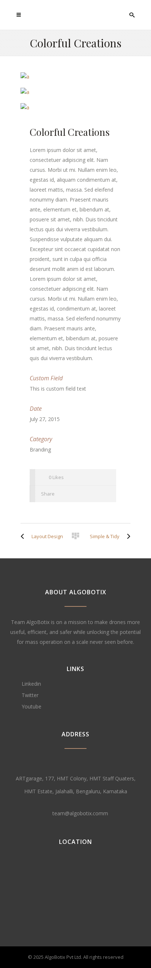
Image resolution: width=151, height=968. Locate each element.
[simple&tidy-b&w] (75, 107)
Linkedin (31, 683)
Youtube (31, 706)
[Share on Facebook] (65, 493)
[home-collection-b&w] (75, 92)
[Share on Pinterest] (105, 493)
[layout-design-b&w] (75, 76)
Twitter (30, 695)
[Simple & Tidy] (126, 536)
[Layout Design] (24, 536)
